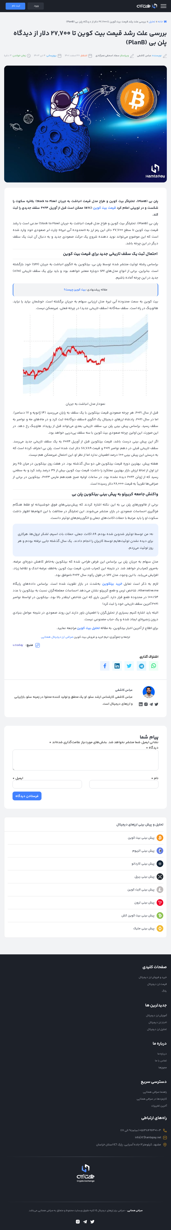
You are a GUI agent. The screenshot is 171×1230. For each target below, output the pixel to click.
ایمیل (18, 778)
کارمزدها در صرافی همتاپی (152, 1099)
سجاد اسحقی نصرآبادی (107, 56)
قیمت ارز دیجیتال (157, 984)
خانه (160, 22)
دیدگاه (152, 747)
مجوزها (162, 1068)
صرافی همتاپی (147, 6)
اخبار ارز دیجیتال (157, 1022)
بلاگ (164, 991)
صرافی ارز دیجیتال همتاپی (57, 637)
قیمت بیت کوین (104, 208)
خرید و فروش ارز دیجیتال (153, 977)
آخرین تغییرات (159, 1106)
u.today (18, 645)
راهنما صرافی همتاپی (155, 1092)
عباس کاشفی (144, 56)
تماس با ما (161, 1061)
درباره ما (162, 1054)
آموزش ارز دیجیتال (156, 1016)
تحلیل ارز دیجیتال (157, 1029)
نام (154, 778)
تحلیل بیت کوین (89, 628)
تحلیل (152, 22)
